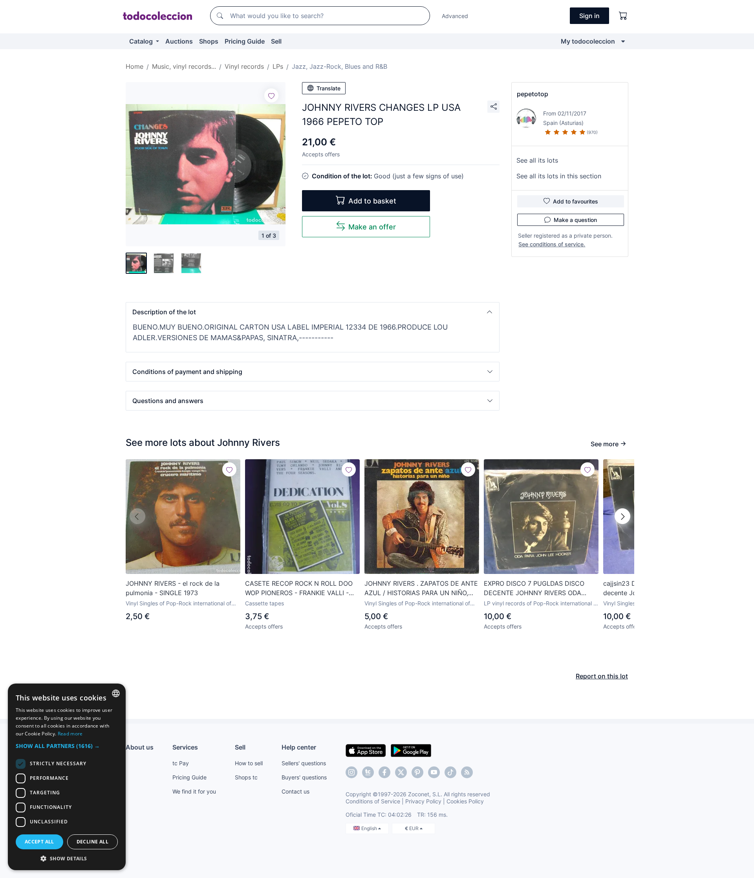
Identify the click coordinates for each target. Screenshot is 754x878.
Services (185, 747)
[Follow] (271, 95)
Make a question (575, 219)
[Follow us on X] (401, 772)
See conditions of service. (551, 244)
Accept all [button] (39, 841)
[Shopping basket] (623, 16)
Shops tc (246, 777)
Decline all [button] (92, 841)
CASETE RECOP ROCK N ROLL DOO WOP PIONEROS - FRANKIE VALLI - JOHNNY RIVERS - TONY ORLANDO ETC (299, 588)
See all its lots (537, 160)
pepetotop (532, 94)
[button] (312, 312)
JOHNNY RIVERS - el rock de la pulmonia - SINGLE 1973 (173, 588)
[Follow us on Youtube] (434, 772)
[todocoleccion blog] (467, 772)
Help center (299, 747)
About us (140, 747)
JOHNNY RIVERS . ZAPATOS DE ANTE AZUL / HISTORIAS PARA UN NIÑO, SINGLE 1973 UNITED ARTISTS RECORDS (421, 588)
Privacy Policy (423, 801)
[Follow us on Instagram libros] (368, 772)
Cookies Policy (465, 801)
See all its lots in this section (558, 176)
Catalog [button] (141, 41)
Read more (70, 733)
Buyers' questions (304, 777)
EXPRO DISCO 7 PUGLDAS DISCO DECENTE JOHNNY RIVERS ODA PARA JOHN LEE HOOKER (534, 588)
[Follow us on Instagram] (351, 772)
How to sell (249, 763)
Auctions (179, 41)
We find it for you (194, 791)
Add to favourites (575, 201)
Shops (208, 41)
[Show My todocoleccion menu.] (623, 41)
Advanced (455, 16)
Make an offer (372, 227)
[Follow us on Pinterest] (417, 772)
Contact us (295, 791)
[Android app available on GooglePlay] (411, 750)
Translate (328, 88)
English (369, 828)
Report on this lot (602, 676)
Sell (276, 41)
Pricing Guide (245, 41)
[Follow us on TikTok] (450, 772)
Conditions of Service (373, 801)
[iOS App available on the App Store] (366, 750)
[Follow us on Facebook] (384, 772)
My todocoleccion (588, 41)
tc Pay (180, 763)
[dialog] (67, 777)
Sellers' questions (304, 763)
